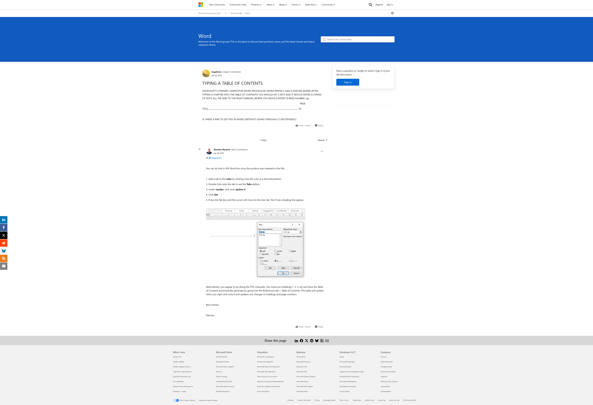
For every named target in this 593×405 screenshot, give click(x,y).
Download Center (222, 362)
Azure (342, 357)
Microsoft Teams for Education (268, 366)
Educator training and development (270, 381)
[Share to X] (306, 340)
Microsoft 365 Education (266, 371)
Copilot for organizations (182, 371)
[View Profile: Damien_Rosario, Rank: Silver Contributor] (209, 151)
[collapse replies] (199, 149)
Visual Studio (344, 391)
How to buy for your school (267, 376)
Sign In (390, 4)
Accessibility (385, 386)
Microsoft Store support (225, 366)
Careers (384, 357)
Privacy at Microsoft (388, 371)
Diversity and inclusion (389, 381)
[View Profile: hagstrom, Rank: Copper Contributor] (206, 73)
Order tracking (221, 376)
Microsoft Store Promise (225, 386)
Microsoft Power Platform (305, 376)
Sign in (347, 82)
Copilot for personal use (182, 376)
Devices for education (265, 362)
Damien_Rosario (222, 149)
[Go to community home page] (200, 4)
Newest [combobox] (323, 140)
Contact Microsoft (304, 400)
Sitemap (290, 400)
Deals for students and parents (268, 386)
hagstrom (216, 71)
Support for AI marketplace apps (352, 371)
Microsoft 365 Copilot (304, 386)
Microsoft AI (301, 357)
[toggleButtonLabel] (392, 13)
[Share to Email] (327, 340)
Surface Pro (177, 357)
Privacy (317, 400)
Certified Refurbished (224, 381)
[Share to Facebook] (301, 340)
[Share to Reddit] (311, 340)
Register (379, 4)
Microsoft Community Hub (209, 13)
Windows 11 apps (179, 391)
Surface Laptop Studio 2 (182, 366)
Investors (384, 376)
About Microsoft (387, 362)
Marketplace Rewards (348, 386)
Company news (386, 366)
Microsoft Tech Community (349, 376)
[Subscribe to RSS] (322, 340)
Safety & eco (369, 400)
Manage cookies (329, 400)
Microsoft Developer (347, 362)
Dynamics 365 (301, 366)
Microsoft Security (303, 362)
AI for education (263, 391)
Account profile (221, 357)
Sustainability (386, 391)
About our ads (394, 400)
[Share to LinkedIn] (296, 340)
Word (247, 13)
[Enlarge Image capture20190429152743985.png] (255, 243)
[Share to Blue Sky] (316, 340)
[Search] (370, 4)
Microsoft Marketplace (348, 381)
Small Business (302, 391)
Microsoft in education (265, 357)
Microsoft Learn (345, 366)
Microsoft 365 (236, 13)
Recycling (381, 400)
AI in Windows (178, 381)
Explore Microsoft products (183, 386)
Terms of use (344, 400)
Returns (219, 371)
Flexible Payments (222, 391)
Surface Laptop (178, 362)
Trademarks (356, 400)
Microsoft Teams (302, 381)
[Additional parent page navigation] (225, 13)
